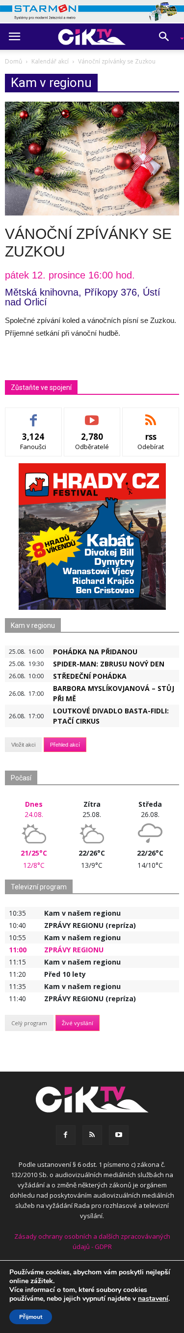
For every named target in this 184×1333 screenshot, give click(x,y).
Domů (13, 61)
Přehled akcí (65, 745)
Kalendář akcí (50, 61)
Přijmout (30, 1317)
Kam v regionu (33, 625)
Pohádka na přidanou (95, 651)
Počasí (21, 778)
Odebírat (92, 415)
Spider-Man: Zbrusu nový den (108, 663)
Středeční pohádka (90, 676)
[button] (167, 36)
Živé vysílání (77, 1023)
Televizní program (39, 887)
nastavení (153, 1298)
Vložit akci (23, 745)
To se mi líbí (33, 415)
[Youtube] (119, 1135)
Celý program (29, 1023)
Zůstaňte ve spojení (41, 387)
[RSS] (92, 1135)
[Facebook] (66, 1135)
